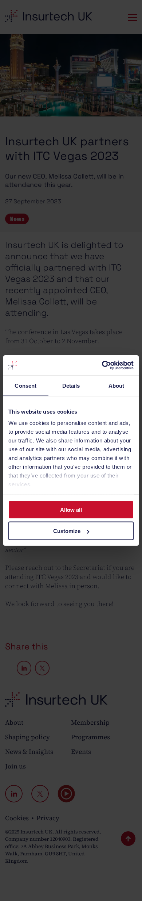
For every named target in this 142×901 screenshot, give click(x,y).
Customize (66, 531)
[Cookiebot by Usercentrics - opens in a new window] (102, 365)
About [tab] (117, 385)
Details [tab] (71, 385)
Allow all (71, 509)
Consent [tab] (25, 385)
